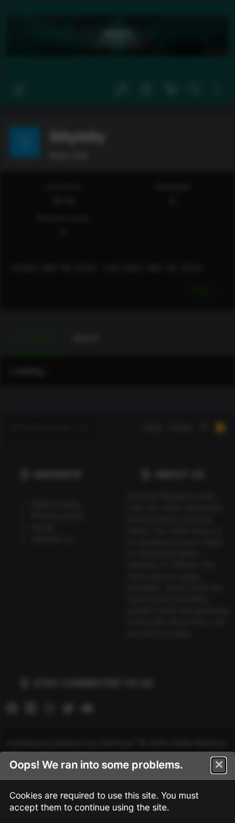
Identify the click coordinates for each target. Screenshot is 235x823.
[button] (219, 765)
